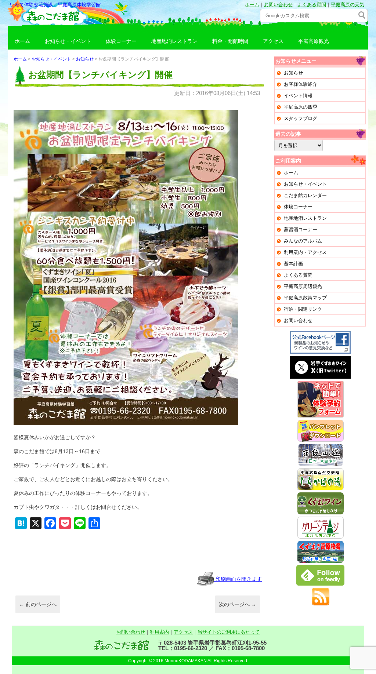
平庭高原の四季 (300, 107)
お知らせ (85, 59)
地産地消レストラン (174, 41)
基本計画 (293, 263)
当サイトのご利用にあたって (229, 632)
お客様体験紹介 (300, 84)
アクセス (273, 41)
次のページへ (237, 604)
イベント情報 (298, 95)
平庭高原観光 (313, 41)
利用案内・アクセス (305, 252)
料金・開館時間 (230, 41)
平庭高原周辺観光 (303, 286)
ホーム (252, 4)
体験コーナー (121, 41)
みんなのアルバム (303, 241)
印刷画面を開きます (238, 579)
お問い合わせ (278, 4)
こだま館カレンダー (305, 195)
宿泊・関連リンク (303, 309)
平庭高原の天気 (347, 4)
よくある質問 (311, 4)
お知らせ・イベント (68, 41)
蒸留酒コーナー (300, 229)
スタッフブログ (300, 118)
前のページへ (38, 604)
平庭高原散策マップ (305, 297)
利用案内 (159, 632)
